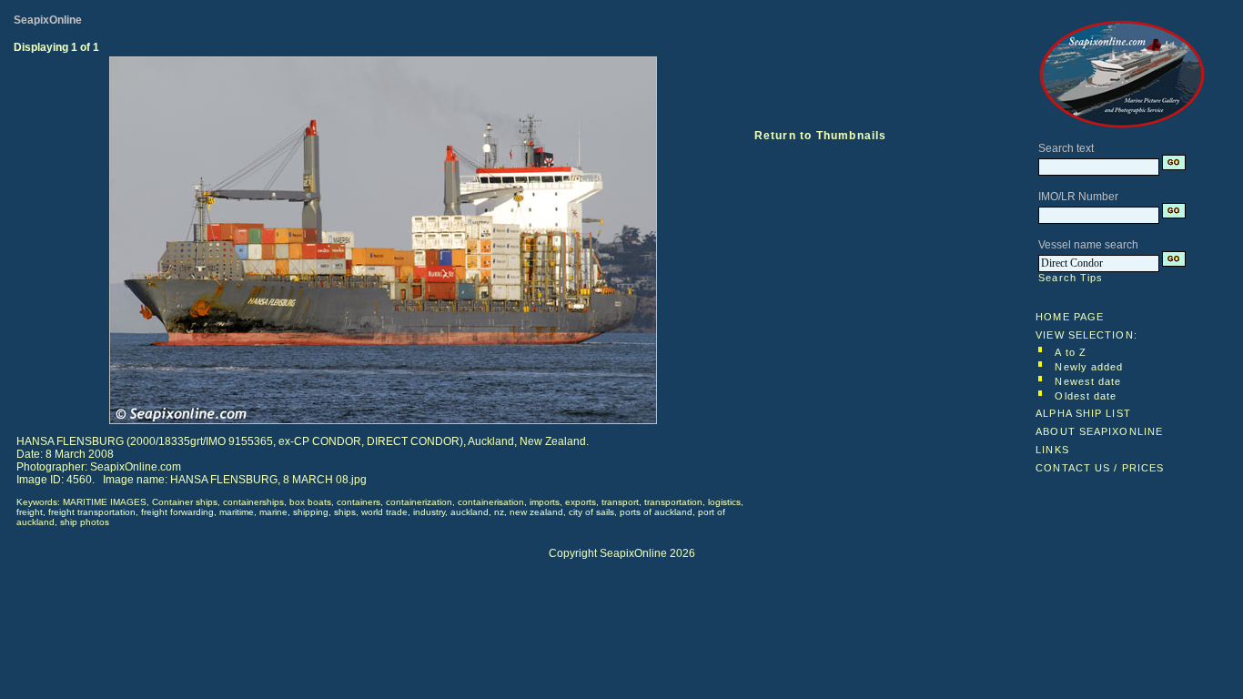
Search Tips (1070, 277)
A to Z (1070, 352)
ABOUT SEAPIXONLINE (1099, 431)
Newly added (1089, 366)
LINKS (1052, 449)
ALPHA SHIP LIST (1083, 413)
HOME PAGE (1070, 316)
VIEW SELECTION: (1086, 334)
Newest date (1088, 381)
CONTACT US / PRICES (1100, 467)
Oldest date (1086, 395)
